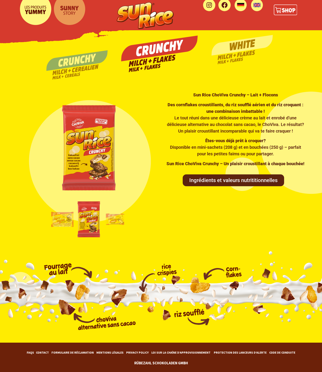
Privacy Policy (137, 352)
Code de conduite (282, 352)
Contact (42, 352)
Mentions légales (110, 352)
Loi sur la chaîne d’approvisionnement (181, 352)
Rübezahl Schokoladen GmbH (161, 363)
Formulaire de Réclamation (72, 352)
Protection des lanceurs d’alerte (240, 352)
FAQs (30, 352)
